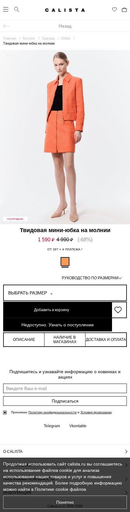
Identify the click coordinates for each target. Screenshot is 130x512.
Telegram (52, 426)
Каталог (29, 38)
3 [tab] (9, 55)
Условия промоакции (96, 412)
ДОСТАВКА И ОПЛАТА (106, 339)
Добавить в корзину (51, 310)
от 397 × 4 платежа (63, 249)
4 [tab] (12, 55)
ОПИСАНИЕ (24, 339)
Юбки (65, 38)
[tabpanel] (65, 137)
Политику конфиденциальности (52, 412)
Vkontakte (77, 426)
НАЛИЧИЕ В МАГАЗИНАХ (64, 339)
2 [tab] (6, 55)
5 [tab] (15, 55)
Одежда (48, 38)
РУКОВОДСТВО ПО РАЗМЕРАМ (90, 278)
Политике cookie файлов (60, 489)
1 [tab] (3, 55)
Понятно (65, 502)
